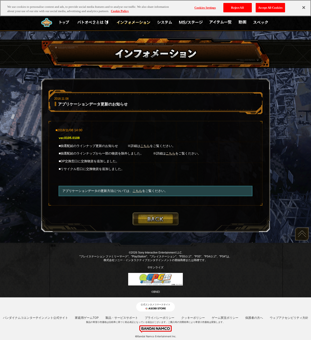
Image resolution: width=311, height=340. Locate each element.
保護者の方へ (254, 317)
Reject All (237, 7)
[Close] (304, 8)
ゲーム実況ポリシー (225, 317)
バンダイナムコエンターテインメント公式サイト (35, 317)
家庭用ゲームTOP (87, 317)
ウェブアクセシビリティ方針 (289, 317)
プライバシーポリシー (159, 317)
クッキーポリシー (193, 317)
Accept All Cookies (270, 7)
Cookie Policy (120, 11)
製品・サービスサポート (121, 317)
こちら (145, 146)
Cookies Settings (205, 7)
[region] (155, 8)
